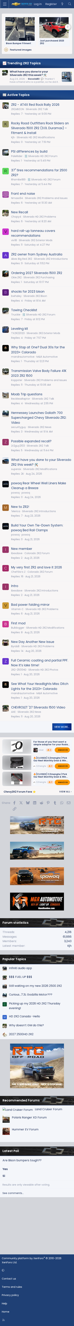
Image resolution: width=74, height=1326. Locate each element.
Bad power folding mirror (30, 605)
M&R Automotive (47, 357)
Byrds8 (15, 646)
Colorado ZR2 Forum (37, 553)
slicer (41, 750)
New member (21, 549)
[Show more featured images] (68, 27)
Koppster (16, 380)
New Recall (19, 212)
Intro (14, 586)
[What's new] (62, 4)
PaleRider (16, 156)
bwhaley (16, 296)
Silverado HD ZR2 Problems (39, 216)
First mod (18, 623)
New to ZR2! (20, 507)
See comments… (13, 1193)
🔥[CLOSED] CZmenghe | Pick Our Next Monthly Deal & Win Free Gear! (50, 761)
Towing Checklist (24, 310)
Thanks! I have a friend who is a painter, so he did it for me (34, 82)
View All (65, 791)
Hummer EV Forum (25, 1129)
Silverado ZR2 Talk (37, 109)
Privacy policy (10, 1295)
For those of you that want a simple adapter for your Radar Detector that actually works (51, 744)
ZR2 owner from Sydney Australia (36, 254)
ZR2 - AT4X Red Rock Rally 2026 (35, 105)
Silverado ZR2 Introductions (51, 259)
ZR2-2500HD (18, 669)
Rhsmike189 (18, 179)
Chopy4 (16, 216)
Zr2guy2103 (18, 445)
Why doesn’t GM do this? (26, 1025)
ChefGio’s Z (18, 572)
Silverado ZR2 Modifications (40, 469)
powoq (26, 492)
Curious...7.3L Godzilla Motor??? (30, 994)
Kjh (13, 137)
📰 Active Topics (16, 95)
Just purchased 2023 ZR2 (52, 42)
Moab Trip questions (26, 394)
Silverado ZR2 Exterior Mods (35, 240)
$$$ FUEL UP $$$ (20, 977)
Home (5, 1311)
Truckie (15, 314)
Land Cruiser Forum (48, 1109)
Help (4, 1303)
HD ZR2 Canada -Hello (24, 1016)
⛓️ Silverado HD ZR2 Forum (40, 156)
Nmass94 (17, 198)
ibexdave (16, 553)
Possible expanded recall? (31, 441)
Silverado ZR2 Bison (35, 296)
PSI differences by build (29, 151)
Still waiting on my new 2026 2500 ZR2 (35, 986)
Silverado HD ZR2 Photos (43, 669)
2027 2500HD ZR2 (21, 1034)
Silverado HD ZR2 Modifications (36, 137)
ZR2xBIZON (17, 109)
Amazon (63, 749)
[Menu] (5, 4)
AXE (13, 712)
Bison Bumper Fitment (18, 43)
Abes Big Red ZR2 (21, 259)
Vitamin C (17, 609)
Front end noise (23, 193)
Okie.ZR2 (16, 277)
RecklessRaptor (20, 398)
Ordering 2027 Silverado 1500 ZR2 (36, 273)
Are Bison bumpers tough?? (22, 1160)
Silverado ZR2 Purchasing (39, 277)
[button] (36, 1270)
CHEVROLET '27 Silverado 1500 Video (38, 707)
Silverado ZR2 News (39, 427)
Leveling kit (19, 329)
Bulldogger (17, 628)
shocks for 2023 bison (28, 291)
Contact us (9, 1278)
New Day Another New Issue (32, 642)
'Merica (15, 511)
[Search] (69, 4)
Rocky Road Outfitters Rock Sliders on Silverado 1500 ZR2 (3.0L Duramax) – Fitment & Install (40, 128)
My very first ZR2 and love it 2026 (36, 567)
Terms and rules (12, 1287)
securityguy (18, 427)
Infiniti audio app (20, 968)
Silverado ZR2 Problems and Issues (46, 198)
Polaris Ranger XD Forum (29, 1117)
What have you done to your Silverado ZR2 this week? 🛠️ (29, 73)
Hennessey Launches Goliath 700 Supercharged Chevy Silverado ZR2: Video (38, 418)
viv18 (14, 240)
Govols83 (34, 79)
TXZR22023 (18, 333)
